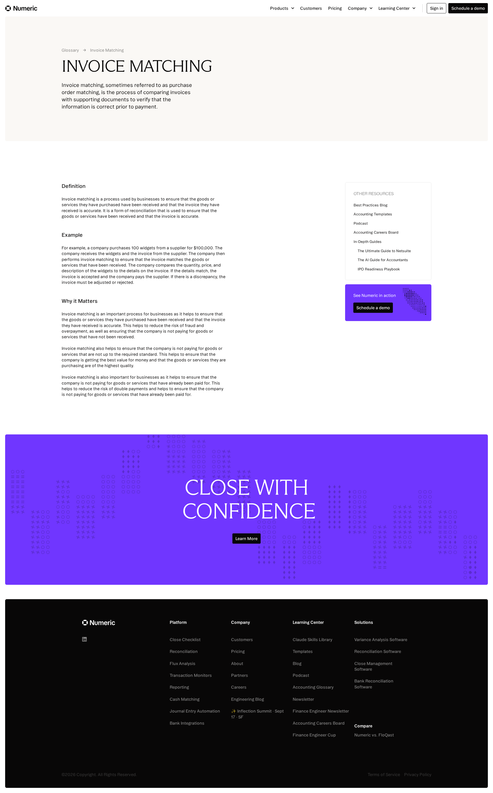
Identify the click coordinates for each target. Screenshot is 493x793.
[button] (282, 8)
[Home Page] (21, 8)
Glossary (70, 50)
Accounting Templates (373, 214)
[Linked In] (84, 639)
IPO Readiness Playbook (379, 269)
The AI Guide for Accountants (383, 260)
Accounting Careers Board (376, 232)
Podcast (361, 223)
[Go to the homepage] (98, 623)
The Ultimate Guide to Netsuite (384, 251)
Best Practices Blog (370, 205)
